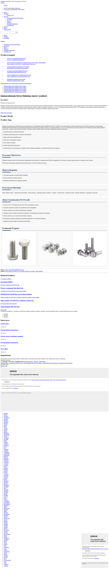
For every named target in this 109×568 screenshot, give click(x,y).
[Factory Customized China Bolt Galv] (10, 285)
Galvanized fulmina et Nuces (16, 363)
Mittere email (4, 366)
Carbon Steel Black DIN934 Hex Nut (16, 72)
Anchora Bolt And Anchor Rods (15, 18)
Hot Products (29, 361)
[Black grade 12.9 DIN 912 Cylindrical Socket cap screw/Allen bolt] (20, 297)
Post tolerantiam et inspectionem (9, 330)
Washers (9, 22)
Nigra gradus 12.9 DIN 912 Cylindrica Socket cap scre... (21, 64)
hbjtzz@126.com (15, 8)
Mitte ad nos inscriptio (6, 112)
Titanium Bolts (4, 363)
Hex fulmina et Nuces (29, 363)
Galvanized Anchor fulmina (65, 363)
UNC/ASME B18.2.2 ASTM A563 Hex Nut (18, 76)
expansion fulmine (7, 282)
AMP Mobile (42, 361)
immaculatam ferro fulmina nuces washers (17, 68)
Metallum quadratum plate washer (15, 80)
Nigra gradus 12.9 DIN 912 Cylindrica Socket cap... (17, 300)
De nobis (6, 13)
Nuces (8, 21)
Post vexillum (4, 349)
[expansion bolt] (6, 279)
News (5, 28)
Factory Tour (10, 15)
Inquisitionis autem (5, 360)
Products (6, 16)
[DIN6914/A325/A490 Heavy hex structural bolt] (14, 291)
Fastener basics (5, 323)
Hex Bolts (9, 19)
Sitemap (36, 361)
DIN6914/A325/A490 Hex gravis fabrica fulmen (16, 294)
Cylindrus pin (10, 25)
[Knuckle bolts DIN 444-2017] (9, 303)
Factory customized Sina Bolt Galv (16, 60)
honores (6, 26)
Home (5, 12)
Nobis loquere (7, 29)
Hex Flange (38, 363)
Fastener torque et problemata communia (12, 336)
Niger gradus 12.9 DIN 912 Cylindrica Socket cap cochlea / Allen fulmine (24, 271)
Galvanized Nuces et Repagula (50, 363)
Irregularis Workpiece (12, 24)
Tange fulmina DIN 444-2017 (10, 307)
